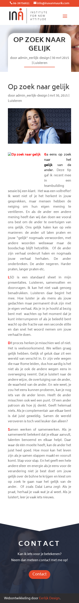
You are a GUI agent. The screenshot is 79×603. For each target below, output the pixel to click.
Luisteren (40, 63)
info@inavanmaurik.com (53, 3)
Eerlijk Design (49, 598)
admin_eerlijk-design (34, 58)
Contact (39, 574)
